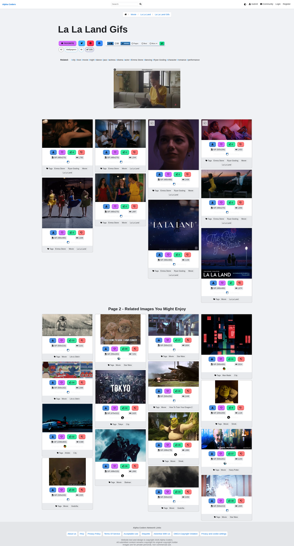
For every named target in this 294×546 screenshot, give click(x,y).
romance (182, 60)
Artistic (67, 453)
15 (179, 391)
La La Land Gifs (162, 14)
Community (267, 4)
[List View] (117, 43)
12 (72, 437)
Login (278, 4)
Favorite (68, 43)
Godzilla (74, 506)
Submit (254, 4)
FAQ (82, 534)
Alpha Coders (9, 4)
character (172, 60)
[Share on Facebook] (99, 43)
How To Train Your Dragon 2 (180, 407)
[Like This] (231, 283)
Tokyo (120, 424)
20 (72, 490)
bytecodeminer (75, 446)
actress (112, 60)
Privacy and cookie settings (213, 534)
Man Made (226, 375)
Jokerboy (75, 162)
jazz (105, 60)
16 (125, 466)
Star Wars (128, 365)
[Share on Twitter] (81, 43)
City (75, 453)
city (73, 60)
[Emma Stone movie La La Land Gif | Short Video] (120, 147)
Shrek (180, 461)
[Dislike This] (134, 152)
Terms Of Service (112, 534)
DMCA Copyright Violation (186, 534)
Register (287, 4)
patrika (128, 417)
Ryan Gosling (160, 60)
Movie (133, 14)
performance (193, 60)
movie (85, 60)
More (153, 43)
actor (127, 60)
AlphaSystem (128, 358)
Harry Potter (234, 470)
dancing (148, 60)
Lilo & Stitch (75, 357)
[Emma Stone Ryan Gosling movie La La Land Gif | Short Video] (173, 169)
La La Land (145, 14)
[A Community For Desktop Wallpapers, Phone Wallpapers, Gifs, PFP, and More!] (126, 14)
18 (232, 501)
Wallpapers (71, 49)
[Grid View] (110, 43)
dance (98, 60)
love (79, 60)
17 (179, 340)
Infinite (126, 43)
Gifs (90, 49)
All (61, 49)
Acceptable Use (131, 534)
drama (120, 60)
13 (72, 340)
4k (81, 49)
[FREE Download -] (106, 152)
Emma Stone (137, 60)
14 (72, 382)
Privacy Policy (94, 534)
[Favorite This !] (115, 152)
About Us (72, 534)
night (92, 60)
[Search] (141, 4)
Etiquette (146, 534)
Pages (136, 43)
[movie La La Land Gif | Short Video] (226, 278)
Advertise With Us (162, 534)
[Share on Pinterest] (90, 43)
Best (145, 43)
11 (232, 359)
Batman (128, 482)
